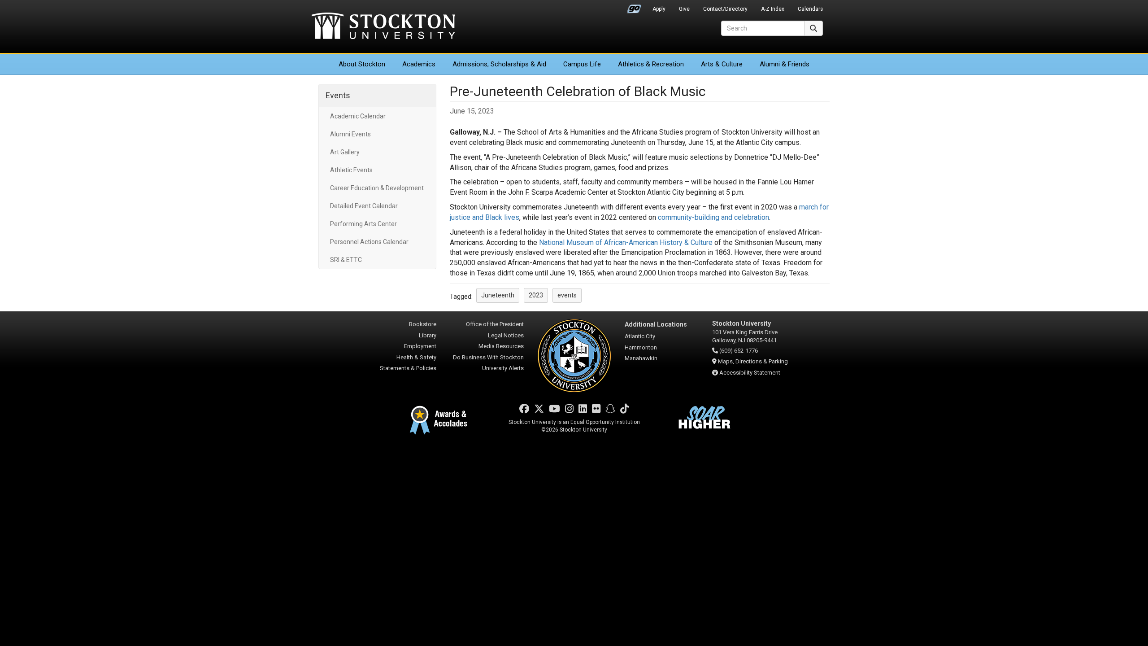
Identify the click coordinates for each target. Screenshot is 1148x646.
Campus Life (582, 64)
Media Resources (501, 346)
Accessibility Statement (749, 372)
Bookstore (422, 324)
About (362, 64)
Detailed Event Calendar (364, 206)
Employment (420, 346)
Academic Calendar (358, 116)
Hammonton (641, 347)
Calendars (810, 9)
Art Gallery (345, 152)
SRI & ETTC (346, 259)
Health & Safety (416, 357)
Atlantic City (640, 336)
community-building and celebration (713, 217)
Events (338, 95)
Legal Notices (506, 335)
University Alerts (503, 368)
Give (684, 9)
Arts (722, 64)
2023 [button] (536, 295)
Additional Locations (656, 324)
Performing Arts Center (363, 223)
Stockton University (383, 27)
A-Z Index (772, 9)
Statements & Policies (408, 368)
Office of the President (495, 324)
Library (427, 335)
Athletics (651, 64)
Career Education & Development (377, 188)
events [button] (567, 295)
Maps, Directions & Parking (753, 361)
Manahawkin (641, 358)
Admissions (499, 64)
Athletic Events (351, 170)
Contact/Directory (725, 9)
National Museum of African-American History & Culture (626, 242)
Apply (658, 9)
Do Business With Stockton (488, 357)
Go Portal (634, 6)
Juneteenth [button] (497, 295)
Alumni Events (350, 134)
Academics (418, 64)
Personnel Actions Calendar (369, 241)
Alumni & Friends (784, 64)
